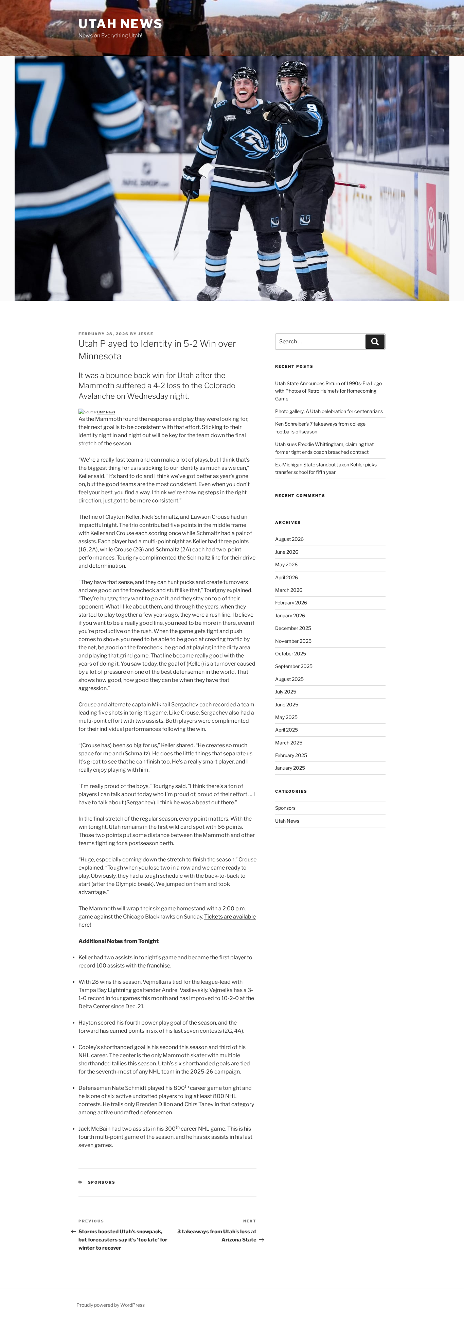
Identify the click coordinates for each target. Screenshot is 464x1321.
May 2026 (286, 564)
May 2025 (286, 717)
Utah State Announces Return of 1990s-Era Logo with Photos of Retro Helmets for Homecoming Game (328, 390)
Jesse (146, 333)
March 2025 (288, 742)
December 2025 (293, 628)
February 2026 (291, 602)
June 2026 (286, 552)
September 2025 (294, 666)
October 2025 (290, 653)
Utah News (120, 23)
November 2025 (293, 641)
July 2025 (285, 691)
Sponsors (102, 1182)
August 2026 (289, 539)
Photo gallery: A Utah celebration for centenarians (329, 411)
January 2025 (290, 768)
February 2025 (291, 755)
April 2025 (286, 730)
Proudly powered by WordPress (110, 1305)
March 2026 (288, 590)
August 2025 (289, 679)
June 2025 (286, 704)
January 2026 (290, 615)
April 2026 (286, 577)
